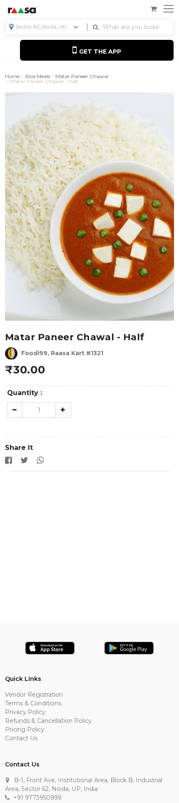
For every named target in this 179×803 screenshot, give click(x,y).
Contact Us (21, 738)
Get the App (99, 51)
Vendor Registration (34, 694)
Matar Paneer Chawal (81, 76)
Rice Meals (37, 76)
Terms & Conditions (33, 703)
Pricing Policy (25, 729)
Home (12, 76)
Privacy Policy (25, 712)
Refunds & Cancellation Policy (48, 720)
